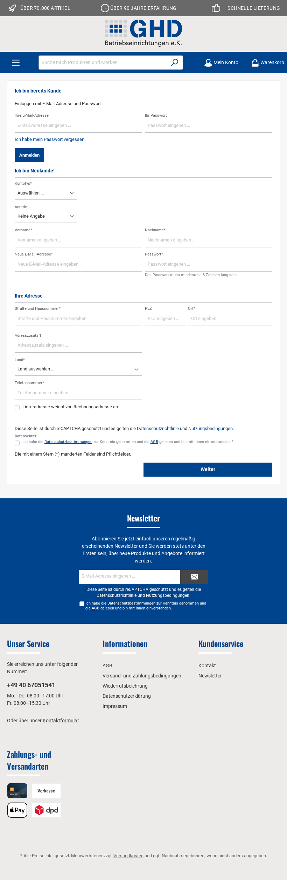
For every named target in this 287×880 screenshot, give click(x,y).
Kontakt (207, 665)
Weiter (208, 469)
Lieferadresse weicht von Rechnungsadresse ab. (70, 406)
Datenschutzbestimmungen (68, 441)
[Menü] (15, 62)
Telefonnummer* (29, 383)
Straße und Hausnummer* (38, 308)
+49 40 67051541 (31, 685)
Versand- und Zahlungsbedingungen (142, 675)
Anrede (21, 207)
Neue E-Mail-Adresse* (34, 254)
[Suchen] (175, 62)
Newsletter (210, 675)
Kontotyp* (23, 183)
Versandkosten (128, 855)
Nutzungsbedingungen (210, 428)
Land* (20, 359)
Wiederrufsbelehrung (125, 686)
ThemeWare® (216, 862)
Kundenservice (220, 643)
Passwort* (154, 254)
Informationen (125, 643)
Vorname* (23, 230)
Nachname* (155, 230)
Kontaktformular (61, 720)
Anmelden (29, 155)
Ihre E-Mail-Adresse (32, 115)
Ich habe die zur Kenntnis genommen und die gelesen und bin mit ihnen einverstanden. (145, 605)
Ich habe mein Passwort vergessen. (50, 139)
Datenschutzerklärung (127, 696)
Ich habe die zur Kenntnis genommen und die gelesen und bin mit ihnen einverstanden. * (127, 441)
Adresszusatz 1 (28, 335)
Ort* (191, 308)
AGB (154, 441)
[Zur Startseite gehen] (143, 33)
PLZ (148, 308)
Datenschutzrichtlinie (158, 428)
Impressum (115, 706)
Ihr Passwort (156, 115)
